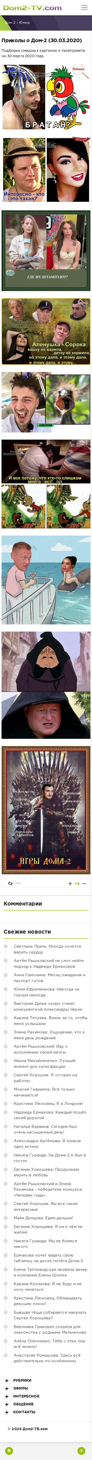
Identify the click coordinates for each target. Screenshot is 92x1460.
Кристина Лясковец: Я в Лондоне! (48, 1103)
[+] (70, 884)
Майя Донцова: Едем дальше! (43, 1218)
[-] (84, 884)
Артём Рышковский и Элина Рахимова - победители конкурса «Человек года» (48, 1189)
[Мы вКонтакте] (9, 1451)
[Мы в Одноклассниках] (81, 1451)
